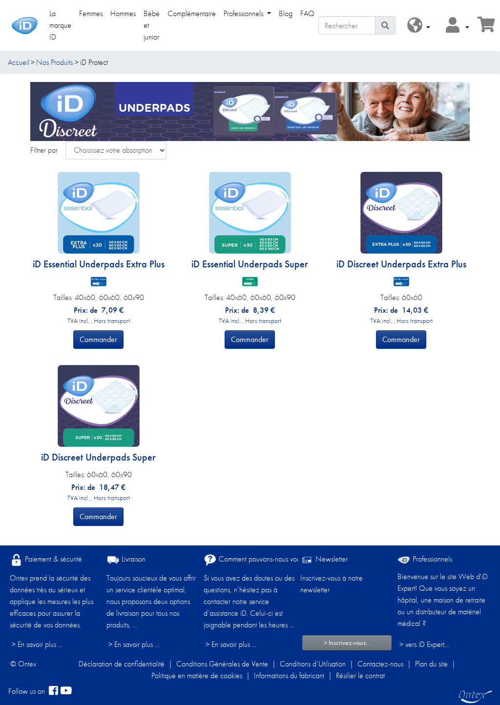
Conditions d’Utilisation (313, 664)
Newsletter (330, 559)
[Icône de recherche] (385, 25)
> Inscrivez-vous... (347, 642)
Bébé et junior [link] (152, 25)
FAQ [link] (307, 13)
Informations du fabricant (289, 675)
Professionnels (431, 559)
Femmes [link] (91, 13)
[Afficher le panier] (486, 27)
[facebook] (53, 691)
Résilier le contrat (360, 675)
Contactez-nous (380, 664)
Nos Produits (54, 62)
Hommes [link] (123, 13)
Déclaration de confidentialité (122, 664)
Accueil (18, 62)
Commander (98, 339)
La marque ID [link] (60, 25)
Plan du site (431, 664)
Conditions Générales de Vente (222, 664)
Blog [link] (285, 13)
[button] (418, 25)
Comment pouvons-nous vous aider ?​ (271, 559)
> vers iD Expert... (424, 644)
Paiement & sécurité (52, 559)
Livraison (133, 559)
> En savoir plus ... (37, 644)
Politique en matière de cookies (196, 675)
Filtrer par (44, 150)
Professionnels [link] (244, 13)
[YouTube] (66, 691)
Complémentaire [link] (191, 13)
